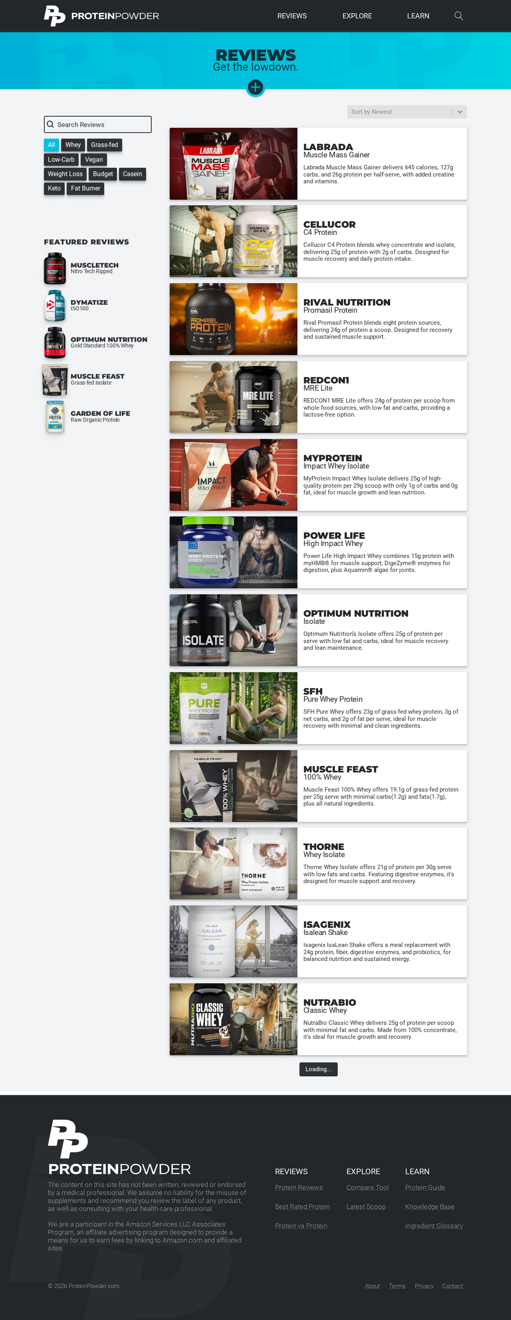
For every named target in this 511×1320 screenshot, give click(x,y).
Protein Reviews (299, 1187)
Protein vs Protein (301, 1226)
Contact (452, 1286)
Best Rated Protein (302, 1207)
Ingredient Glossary (434, 1226)
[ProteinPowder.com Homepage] (101, 16)
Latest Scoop (366, 1207)
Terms (397, 1286)
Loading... (318, 1069)
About (372, 1286)
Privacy (424, 1286)
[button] (51, 145)
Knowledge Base (430, 1207)
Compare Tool (368, 1187)
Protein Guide (425, 1187)
